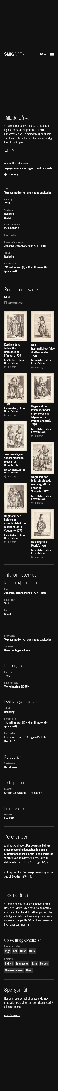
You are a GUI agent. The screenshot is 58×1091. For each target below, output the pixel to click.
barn (34, 963)
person (44, 963)
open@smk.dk (12, 1015)
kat (15, 951)
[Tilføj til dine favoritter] (13, 150)
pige (7, 951)
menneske (22, 963)
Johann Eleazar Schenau (18, 246)
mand (29, 970)
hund (23, 951)
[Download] (6, 150)
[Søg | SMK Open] (14, 55)
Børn (32, 951)
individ (9, 963)
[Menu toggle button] (52, 54)
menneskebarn (14, 970)
